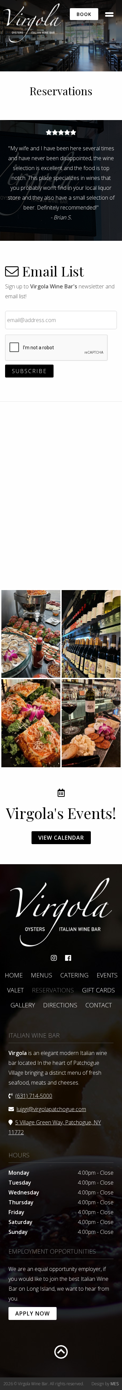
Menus (41, 975)
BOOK (84, 14)
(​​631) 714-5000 (33, 1096)
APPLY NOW (32, 1313)
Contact (98, 1005)
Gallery (23, 1005)
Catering (74, 975)
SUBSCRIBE (29, 371)
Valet (15, 990)
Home (14, 975)
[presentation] (56, 348)
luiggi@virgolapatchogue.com (51, 1109)
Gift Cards (98, 990)
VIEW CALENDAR (61, 837)
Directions (60, 1005)
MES (114, 1384)
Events (107, 975)
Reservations (53, 990)
